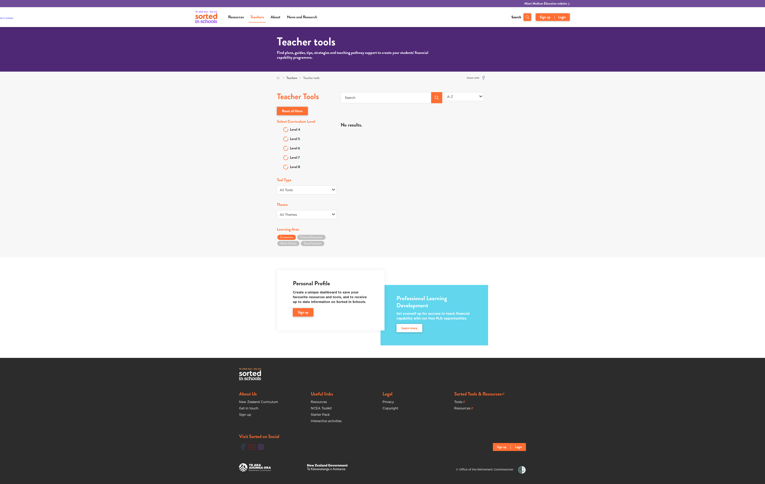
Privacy (388, 402)
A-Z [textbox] (450, 96)
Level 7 (295, 157)
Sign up (545, 17)
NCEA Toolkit (321, 408)
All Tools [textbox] (286, 190)
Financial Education (311, 237)
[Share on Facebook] (483, 78)
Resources (236, 17)
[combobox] (464, 96)
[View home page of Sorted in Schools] (206, 17)
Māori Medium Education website (546, 3)
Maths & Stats (288, 243)
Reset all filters (292, 111)
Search (516, 17)
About (275, 17)
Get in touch (248, 408)
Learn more (409, 328)
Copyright (390, 408)
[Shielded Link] (522, 470)
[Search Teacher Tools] (436, 97)
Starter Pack (320, 414)
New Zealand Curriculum (258, 402)
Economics (286, 237)
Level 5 (295, 138)
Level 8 (295, 166)
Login (562, 17)
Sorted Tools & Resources (478, 394)
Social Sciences (312, 243)
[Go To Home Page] (278, 78)
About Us (248, 394)
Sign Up (303, 312)
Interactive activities (326, 421)
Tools (459, 402)
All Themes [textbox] (288, 214)
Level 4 (295, 129)
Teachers (257, 17)
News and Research (302, 17)
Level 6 (295, 148)
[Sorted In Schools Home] (250, 374)
